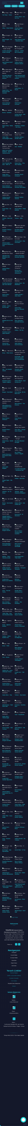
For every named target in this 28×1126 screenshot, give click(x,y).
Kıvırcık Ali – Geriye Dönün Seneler (20, 764)
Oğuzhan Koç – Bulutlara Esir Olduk (6, 257)
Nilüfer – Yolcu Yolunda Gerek (6, 557)
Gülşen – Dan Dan (20, 478)
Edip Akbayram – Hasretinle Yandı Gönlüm (7, 407)
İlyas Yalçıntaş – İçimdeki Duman (19, 321)
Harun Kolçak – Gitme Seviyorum (7, 186)
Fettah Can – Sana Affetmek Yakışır (7, 671)
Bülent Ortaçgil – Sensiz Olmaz (19, 751)
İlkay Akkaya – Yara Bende (19, 648)
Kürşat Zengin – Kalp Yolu (19, 28)
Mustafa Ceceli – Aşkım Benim (6, 332)
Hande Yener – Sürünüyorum (19, 591)
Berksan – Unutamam (18, 580)
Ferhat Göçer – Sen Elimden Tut (20, 115)
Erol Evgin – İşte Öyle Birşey (6, 850)
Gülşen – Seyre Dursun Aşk (6, 306)
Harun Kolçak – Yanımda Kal (6, 103)
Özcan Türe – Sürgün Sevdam (6, 739)
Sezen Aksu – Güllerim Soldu (6, 175)
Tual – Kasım (5, 657)
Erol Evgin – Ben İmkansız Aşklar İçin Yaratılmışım (19, 358)
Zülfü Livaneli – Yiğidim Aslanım (6, 568)
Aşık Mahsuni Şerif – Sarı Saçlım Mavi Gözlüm (20, 77)
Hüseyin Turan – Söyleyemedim (19, 739)
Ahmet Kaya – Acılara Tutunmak (20, 625)
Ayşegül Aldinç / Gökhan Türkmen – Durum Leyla (7, 518)
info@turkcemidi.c (13, 1013)
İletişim (14, 986)
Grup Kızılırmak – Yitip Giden (19, 557)
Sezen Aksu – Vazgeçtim (18, 684)
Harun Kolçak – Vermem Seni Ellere (20, 186)
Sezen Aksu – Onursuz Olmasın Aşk (19, 309)
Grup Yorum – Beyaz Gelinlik (19, 614)
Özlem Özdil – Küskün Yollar (6, 911)
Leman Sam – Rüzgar (6, 827)
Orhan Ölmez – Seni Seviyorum (20, 381)
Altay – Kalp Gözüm (7, 28)
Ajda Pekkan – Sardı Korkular (19, 344)
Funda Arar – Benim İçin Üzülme (7, 580)
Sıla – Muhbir (18, 146)
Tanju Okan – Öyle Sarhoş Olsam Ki (20, 805)
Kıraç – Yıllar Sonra (7, 353)
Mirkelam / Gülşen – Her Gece (20, 126)
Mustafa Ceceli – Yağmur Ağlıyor (6, 381)
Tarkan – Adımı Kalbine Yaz (6, 636)
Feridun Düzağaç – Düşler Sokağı (7, 51)
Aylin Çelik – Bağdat (5, 467)
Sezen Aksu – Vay (7, 695)
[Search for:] (12, 3)
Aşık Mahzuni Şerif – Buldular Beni (20, 40)
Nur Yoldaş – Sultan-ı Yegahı (19, 453)
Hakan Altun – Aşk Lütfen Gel (20, 503)
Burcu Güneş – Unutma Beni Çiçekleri (19, 532)
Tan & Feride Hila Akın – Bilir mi (7, 163)
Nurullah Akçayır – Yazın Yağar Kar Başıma (7, 77)
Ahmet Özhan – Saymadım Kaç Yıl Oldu (7, 793)
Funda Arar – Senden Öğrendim (7, 779)
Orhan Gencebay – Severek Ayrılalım (20, 256)
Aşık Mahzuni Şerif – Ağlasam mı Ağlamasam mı (20, 885)
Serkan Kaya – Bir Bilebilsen (20, 283)
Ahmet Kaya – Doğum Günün (6, 529)
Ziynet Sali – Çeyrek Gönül (6, 344)
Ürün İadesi (14, 980)
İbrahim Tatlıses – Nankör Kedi (19, 137)
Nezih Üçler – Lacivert (18, 103)
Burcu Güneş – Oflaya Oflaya (19, 862)
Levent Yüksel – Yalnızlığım (19, 659)
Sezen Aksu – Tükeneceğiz (5, 717)
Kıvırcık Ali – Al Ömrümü (19, 515)
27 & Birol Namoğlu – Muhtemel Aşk (20, 469)
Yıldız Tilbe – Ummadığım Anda (7, 137)
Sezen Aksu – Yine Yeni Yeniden (20, 163)
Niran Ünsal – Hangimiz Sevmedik (18, 545)
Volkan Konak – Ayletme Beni (6, 198)
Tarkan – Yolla (19, 218)
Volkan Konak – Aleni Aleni (19, 295)
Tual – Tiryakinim (19, 714)
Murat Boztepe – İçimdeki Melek (6, 544)
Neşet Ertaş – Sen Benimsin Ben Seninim (7, 91)
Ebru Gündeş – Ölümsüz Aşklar (6, 602)
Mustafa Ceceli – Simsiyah (19, 175)
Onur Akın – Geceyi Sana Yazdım (20, 430)
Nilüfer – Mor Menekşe (18, 602)
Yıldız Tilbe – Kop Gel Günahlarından (7, 614)
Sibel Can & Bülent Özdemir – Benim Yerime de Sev (7, 152)
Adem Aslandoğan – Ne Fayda (7, 886)
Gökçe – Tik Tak (19, 330)
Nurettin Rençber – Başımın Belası (20, 230)
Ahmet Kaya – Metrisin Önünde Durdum (6, 899)
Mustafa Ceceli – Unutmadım (19, 370)
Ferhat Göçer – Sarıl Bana (6, 805)
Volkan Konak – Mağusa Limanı (19, 63)
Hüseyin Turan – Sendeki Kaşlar (19, 777)
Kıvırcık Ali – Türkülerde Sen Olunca (6, 765)
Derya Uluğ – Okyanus (5, 295)
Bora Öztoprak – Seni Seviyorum (6, 751)
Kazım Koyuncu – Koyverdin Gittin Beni (7, 455)
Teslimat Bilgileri (14, 973)
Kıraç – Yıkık (5, 645)
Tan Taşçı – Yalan (7, 15)
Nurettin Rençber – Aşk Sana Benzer (7, 283)
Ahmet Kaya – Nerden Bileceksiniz (7, 873)
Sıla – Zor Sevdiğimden (18, 636)
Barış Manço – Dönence (6, 418)
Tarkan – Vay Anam (20, 695)
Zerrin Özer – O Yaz (20, 850)
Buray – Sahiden (6, 112)
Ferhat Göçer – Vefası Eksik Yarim (7, 684)
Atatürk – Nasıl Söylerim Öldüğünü (20, 492)
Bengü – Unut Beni (7, 392)
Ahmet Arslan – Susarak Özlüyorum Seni (7, 244)
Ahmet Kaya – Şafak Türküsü (19, 816)
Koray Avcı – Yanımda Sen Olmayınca (18, 272)
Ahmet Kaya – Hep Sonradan (20, 241)
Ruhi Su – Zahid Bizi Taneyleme (19, 51)
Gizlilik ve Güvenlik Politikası (14, 975)
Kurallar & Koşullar (14, 978)
